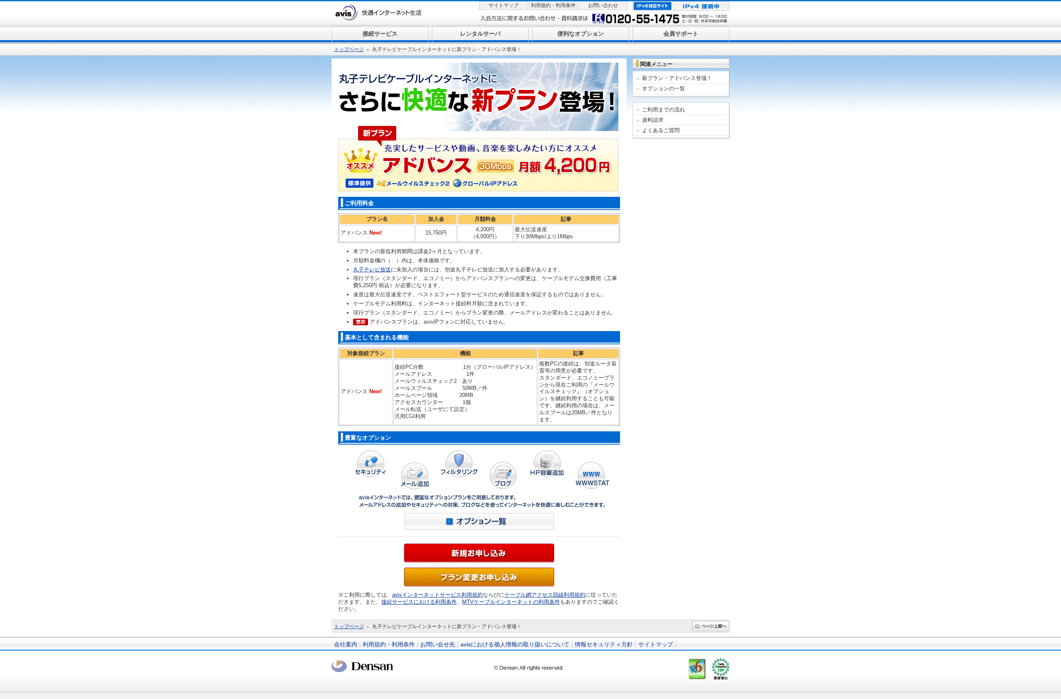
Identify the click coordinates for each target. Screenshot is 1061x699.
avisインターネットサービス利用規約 (437, 595)
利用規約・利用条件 (553, 5)
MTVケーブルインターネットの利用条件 (511, 602)
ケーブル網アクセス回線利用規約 (544, 595)
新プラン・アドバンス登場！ (677, 78)
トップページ (349, 49)
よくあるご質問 (661, 130)
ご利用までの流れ (663, 109)
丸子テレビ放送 (372, 269)
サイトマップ (503, 5)
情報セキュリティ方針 (604, 644)
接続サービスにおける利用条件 (419, 602)
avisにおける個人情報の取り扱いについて (514, 644)
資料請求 (653, 120)
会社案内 (345, 644)
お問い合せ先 (437, 644)
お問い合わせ (603, 5)
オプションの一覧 (663, 88)
